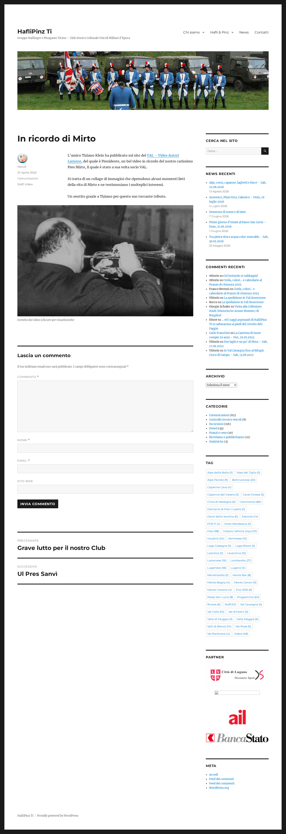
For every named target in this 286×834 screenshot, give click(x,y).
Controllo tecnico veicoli (225, 419)
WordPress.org (219, 788)
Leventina (236, 553)
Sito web (25, 481)
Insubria (215, 538)
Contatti (262, 32)
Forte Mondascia (237, 523)
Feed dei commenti (221, 783)
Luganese (216, 567)
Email (23, 460)
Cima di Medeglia (221, 501)
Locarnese (216, 560)
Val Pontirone (218, 633)
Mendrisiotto (217, 575)
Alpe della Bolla (220, 472)
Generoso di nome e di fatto (227, 212)
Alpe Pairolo (217, 479)
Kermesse (237, 538)
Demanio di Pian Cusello (226, 509)
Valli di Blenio (219, 626)
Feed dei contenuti (221, 779)
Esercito (250, 516)
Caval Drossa (253, 494)
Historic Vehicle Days (240, 531)
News (244, 32)
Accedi (213, 774)
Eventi (213, 428)
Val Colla (215, 611)
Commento (28, 377)
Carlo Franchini (219, 333)
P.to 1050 (244, 589)
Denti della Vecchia (222, 516)
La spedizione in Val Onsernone (245, 298)
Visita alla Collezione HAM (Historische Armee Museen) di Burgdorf (235, 311)
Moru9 (21, 166)
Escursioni (216, 424)
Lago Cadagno (219, 545)
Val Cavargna (251, 604)
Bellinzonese (243, 479)
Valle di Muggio (219, 619)
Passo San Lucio (220, 597)
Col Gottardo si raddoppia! (240, 276)
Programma (248, 597)
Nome (23, 440)
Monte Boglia (218, 582)
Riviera (213, 604)
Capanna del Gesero (223, 494)
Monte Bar (242, 575)
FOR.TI (213, 523)
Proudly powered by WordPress (58, 815)
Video (29, 184)
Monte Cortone (219, 589)
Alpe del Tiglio (248, 472)
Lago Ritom (245, 545)
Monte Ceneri (245, 582)
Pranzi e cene (218, 433)
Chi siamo (191, 32)
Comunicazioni (27, 178)
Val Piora (243, 626)
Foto (213, 531)
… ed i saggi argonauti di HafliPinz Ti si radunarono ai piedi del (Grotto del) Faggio (238, 324)
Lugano (238, 567)
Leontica (215, 553)
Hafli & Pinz (219, 32)
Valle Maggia (247, 619)
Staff (20, 184)
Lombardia (241, 560)
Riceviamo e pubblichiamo (226, 437)
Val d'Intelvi (238, 611)
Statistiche (216, 441)
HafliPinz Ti (34, 31)
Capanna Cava (219, 487)
